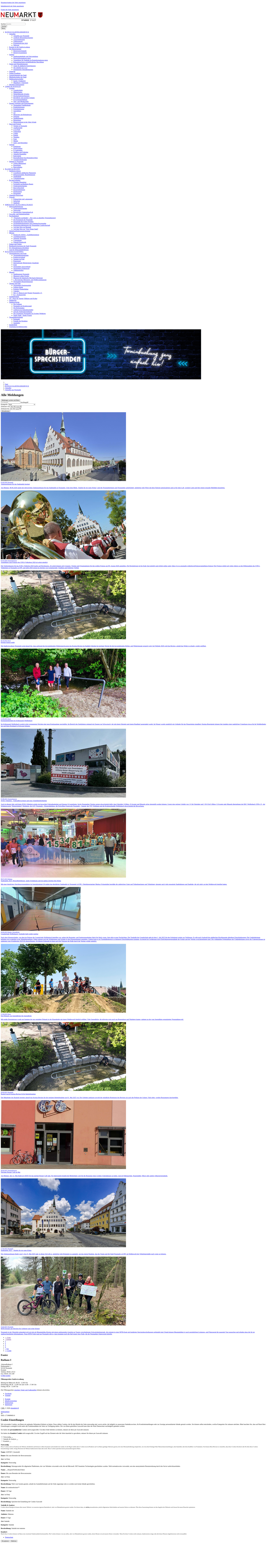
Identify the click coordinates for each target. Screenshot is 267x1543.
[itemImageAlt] (101, 379)
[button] (17, 32)
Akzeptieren (5, 1541)
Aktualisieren (5, 411)
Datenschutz (9, 1403)
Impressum (8, 1404)
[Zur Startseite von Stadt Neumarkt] (22, 20)
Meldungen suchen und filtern (10, 400)
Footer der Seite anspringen (10, 10)
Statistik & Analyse (9, 1439)
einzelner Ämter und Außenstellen (25, 1390)
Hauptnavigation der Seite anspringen (13, 2)
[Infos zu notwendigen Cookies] (12, 1437)
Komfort (6, 1441)
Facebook (8, 1393)
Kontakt (7, 1399)
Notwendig (7, 1437)
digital (15, 1408)
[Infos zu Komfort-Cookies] (10, 1441)
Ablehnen (14, 1541)
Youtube (8, 1395)
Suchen (3, 24)
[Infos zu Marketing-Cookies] (17, 1439)
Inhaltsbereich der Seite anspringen (12, 6)
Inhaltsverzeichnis (11, 1401)
